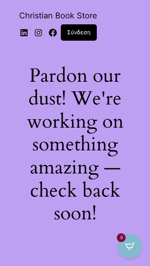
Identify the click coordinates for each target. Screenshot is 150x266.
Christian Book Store (58, 15)
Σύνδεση (78, 32)
